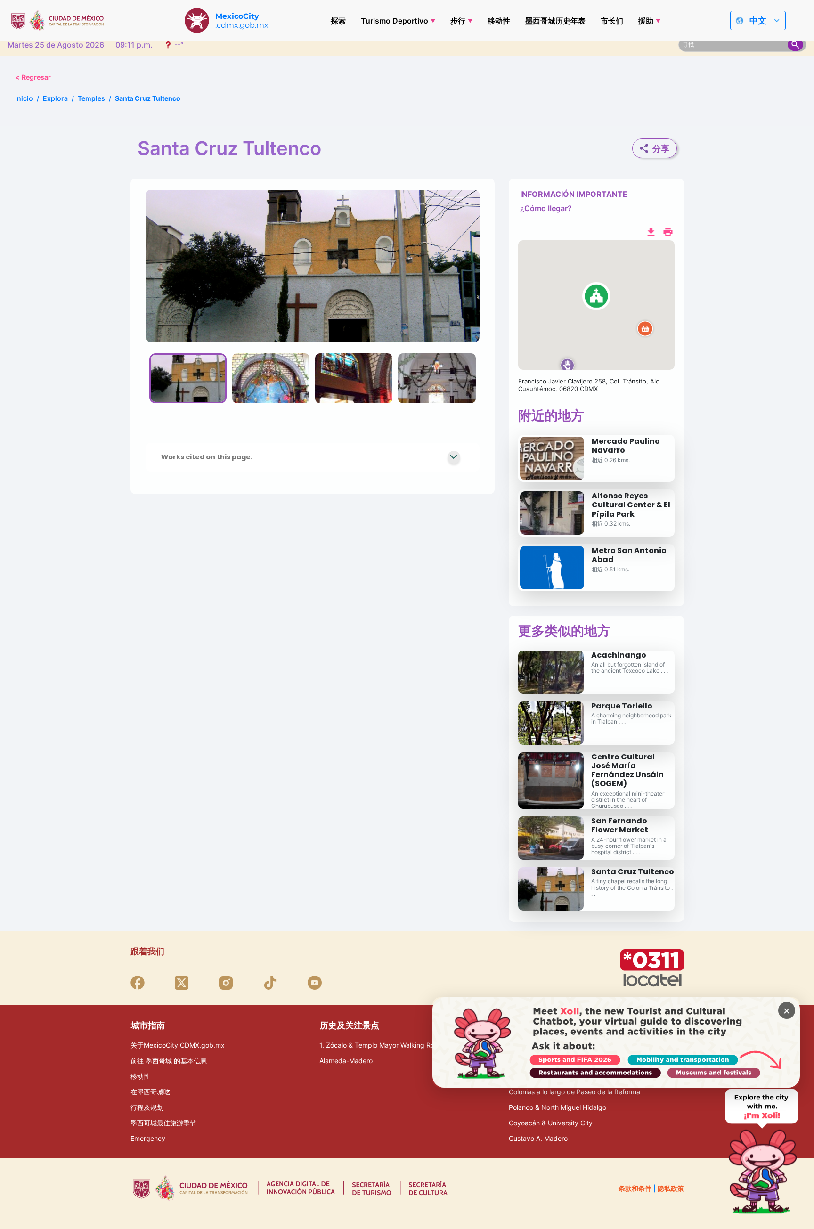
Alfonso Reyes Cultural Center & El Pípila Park (631, 504)
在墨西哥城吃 (150, 1092)
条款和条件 (635, 1188)
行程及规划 (146, 1107)
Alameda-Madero (346, 1061)
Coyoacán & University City (551, 1123)
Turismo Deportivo (394, 20)
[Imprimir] (668, 230)
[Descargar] (651, 230)
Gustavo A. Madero (538, 1138)
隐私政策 (671, 1188)
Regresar (33, 77)
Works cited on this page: (206, 457)
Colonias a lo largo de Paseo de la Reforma (574, 1092)
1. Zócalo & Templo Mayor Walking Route (381, 1045)
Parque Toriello (621, 705)
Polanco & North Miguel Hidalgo (557, 1107)
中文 (757, 20)
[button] (596, 305)
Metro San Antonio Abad (629, 555)
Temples (91, 98)
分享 (660, 149)
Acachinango (618, 655)
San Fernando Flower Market (619, 825)
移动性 (499, 20)
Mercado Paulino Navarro (626, 446)
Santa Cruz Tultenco (632, 871)
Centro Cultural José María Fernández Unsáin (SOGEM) (627, 770)
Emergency (147, 1138)
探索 (338, 20)
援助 (645, 20)
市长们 (612, 20)
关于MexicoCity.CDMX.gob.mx (177, 1045)
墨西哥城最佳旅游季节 (163, 1123)
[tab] (188, 378)
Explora (55, 98)
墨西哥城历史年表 (555, 20)
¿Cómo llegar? (546, 208)
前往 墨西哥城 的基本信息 (168, 1061)
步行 (457, 20)
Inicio (24, 98)
